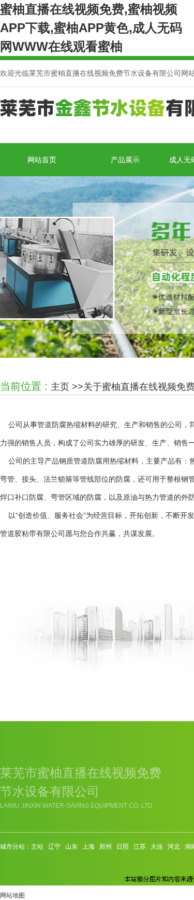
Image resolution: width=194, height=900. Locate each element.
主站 (37, 846)
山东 (71, 846)
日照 (122, 846)
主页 (60, 387)
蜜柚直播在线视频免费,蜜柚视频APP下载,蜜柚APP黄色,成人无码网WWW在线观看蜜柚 (91, 27)
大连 (157, 846)
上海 (88, 846)
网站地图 (12, 895)
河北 (174, 846)
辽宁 (54, 846)
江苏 (139, 846)
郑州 (105, 846)
